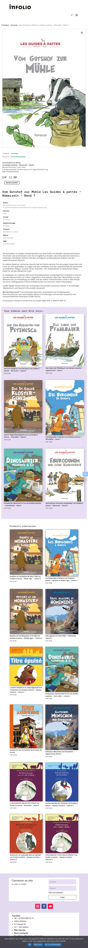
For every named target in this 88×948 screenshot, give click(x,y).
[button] (82, 33)
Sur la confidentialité (53, 944)
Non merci (38, 944)
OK (30, 944)
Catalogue (5, 25)
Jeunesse (13, 25)
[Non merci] (85, 942)
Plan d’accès (19, 930)
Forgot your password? (56, 892)
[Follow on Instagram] (37, 906)
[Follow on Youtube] (50, 906)
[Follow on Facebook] (44, 906)
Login (62, 897)
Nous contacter (21, 933)
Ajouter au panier (12, 183)
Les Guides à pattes (17, 157)
